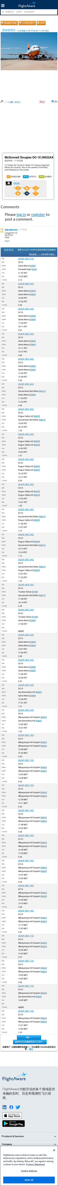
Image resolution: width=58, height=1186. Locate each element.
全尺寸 (18, 102)
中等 (5, 102)
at (46, 177)
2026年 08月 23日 (26, 585)
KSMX (32, 266)
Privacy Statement (35, 1164)
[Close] (54, 1150)
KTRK (35, 592)
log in (21, 214)
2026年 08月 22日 (26, 635)
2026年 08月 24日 (26, 534)
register (38, 214)
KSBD (38, 692)
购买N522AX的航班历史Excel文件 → (29, 1042)
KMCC (42, 391)
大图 (11, 102)
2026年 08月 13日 (26, 1011)
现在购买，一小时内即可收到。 (42, 254)
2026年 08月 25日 (26, 409)
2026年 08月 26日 (26, 284)
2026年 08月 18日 (26, 810)
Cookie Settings (29, 1171)
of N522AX (14, 177)
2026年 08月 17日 (26, 936)
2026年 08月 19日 (26, 735)
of (30, 177)
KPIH (34, 269)
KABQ (43, 717)
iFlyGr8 (16, 183)
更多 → (29, 1037)
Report (7, 241)
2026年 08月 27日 (26, 259)
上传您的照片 (28, 23)
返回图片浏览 (10, 23)
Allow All (29, 1180)
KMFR (36, 416)
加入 (31, 1049)
